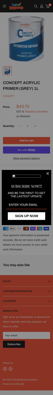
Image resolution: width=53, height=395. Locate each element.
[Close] (47, 173)
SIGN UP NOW (26, 216)
